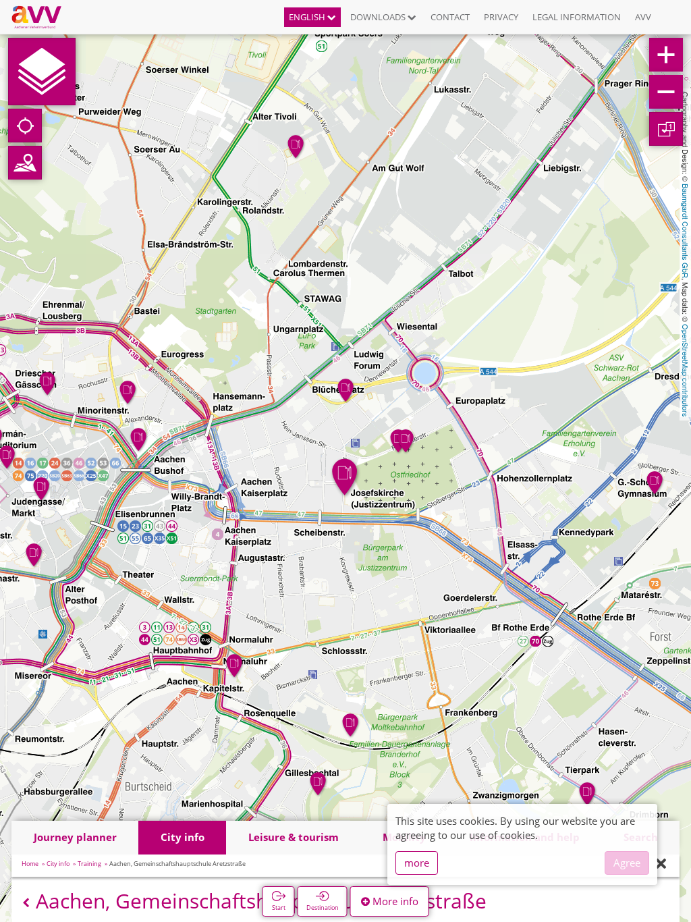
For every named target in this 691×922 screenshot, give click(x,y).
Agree (626, 862)
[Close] (661, 864)
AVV (643, 17)
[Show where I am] (25, 125)
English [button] (308, 17)
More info (394, 901)
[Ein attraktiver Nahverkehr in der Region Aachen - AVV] (41, 17)
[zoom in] (666, 55)
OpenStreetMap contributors (685, 370)
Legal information (576, 17)
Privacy (501, 17)
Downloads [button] (379, 17)
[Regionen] (25, 163)
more (416, 862)
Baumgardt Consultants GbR (685, 231)
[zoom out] (666, 92)
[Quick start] (42, 71)
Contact (450, 17)
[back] (26, 903)
